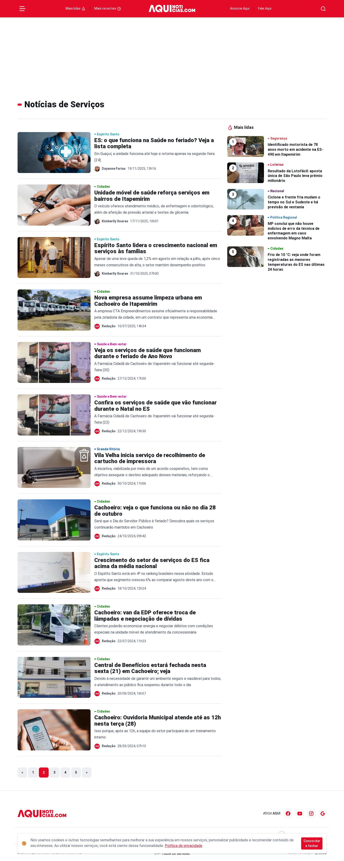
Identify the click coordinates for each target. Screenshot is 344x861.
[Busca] (323, 9)
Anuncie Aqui (239, 8)
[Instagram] (311, 813)
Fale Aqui (264, 8)
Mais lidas (73, 8)
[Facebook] (288, 814)
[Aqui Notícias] (172, 9)
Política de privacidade (183, 845)
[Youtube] (300, 814)
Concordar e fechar (312, 843)
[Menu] (22, 9)
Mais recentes (105, 8)
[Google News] (322, 813)
